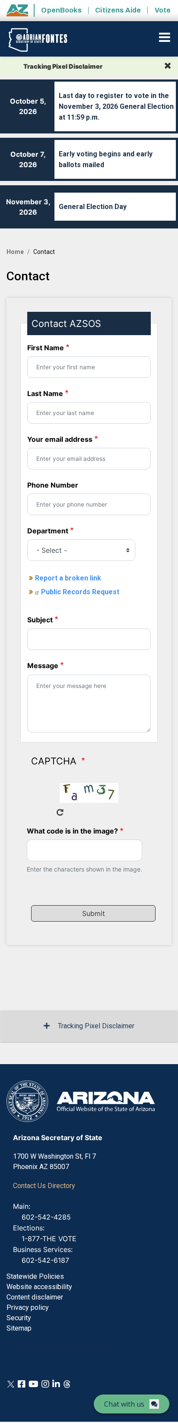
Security (18, 1318)
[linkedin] (56, 1384)
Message (42, 665)
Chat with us (124, 1404)
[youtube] (33, 1384)
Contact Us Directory (44, 1186)
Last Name (45, 393)
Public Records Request (80, 592)
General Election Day (93, 207)
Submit (93, 913)
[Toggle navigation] (165, 37)
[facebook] (21, 1384)
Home (15, 251)
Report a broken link (68, 578)
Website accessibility (39, 1287)
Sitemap (19, 1328)
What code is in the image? (72, 831)
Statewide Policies (35, 1276)
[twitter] (11, 1384)
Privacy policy (27, 1307)
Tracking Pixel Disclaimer (96, 1026)
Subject (40, 619)
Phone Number (52, 485)
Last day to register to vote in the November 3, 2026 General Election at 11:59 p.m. (116, 106)
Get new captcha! (60, 812)
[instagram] (45, 1384)
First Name (45, 347)
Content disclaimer (34, 1297)
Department (47, 530)
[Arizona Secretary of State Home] (44, 40)
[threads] (67, 1384)
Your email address (59, 439)
